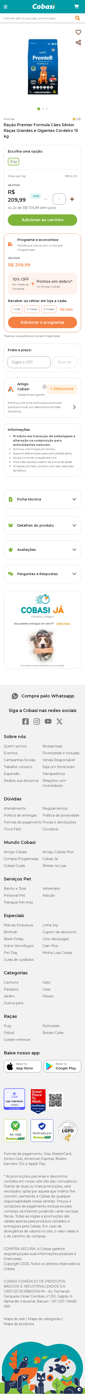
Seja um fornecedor (58, 767)
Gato (46, 982)
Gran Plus (50, 946)
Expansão (12, 774)
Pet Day (10, 953)
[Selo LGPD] (67, 1142)
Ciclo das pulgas (55, 939)
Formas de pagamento (23, 822)
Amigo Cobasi (15, 852)
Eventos (10, 753)
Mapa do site (14, 1319)
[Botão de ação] (74, 407)
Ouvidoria (50, 829)
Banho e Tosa (15, 888)
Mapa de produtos (19, 1324)
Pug (7, 1026)
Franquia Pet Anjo (18, 902)
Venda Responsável (58, 760)
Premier (9, 119)
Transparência (53, 774)
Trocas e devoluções (59, 822)
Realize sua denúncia (21, 781)
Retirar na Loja (54, 866)
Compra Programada (21, 859)
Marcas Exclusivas (18, 925)
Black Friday (14, 939)
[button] (5, 7)
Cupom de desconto (59, 932)
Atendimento (15, 808)
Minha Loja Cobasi (57, 953)
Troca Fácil (12, 829)
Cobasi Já (50, 859)
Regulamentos (54, 808)
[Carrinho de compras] (76, 7)
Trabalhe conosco (18, 767)
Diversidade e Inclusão (61, 753)
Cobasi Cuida (14, 866)
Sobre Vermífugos (19, 946)
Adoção (48, 895)
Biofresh (10, 932)
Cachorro (11, 982)
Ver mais (66, 309)
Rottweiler (51, 1026)
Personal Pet (14, 895)
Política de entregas (20, 815)
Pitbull (9, 1033)
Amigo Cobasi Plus (57, 852)
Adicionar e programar (43, 322)
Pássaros (11, 989)
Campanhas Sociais (19, 760)
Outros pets (13, 1003)
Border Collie (53, 1033)
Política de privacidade (60, 815)
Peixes (47, 996)
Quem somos (15, 746)
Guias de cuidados (19, 959)
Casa (46, 989)
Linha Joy (50, 925)
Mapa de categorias (44, 1319)
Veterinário (51, 888)
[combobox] (42, 18)
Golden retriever (17, 1040)
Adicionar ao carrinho (43, 220)
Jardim (9, 996)
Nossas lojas (52, 746)
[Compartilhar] (78, 43)
